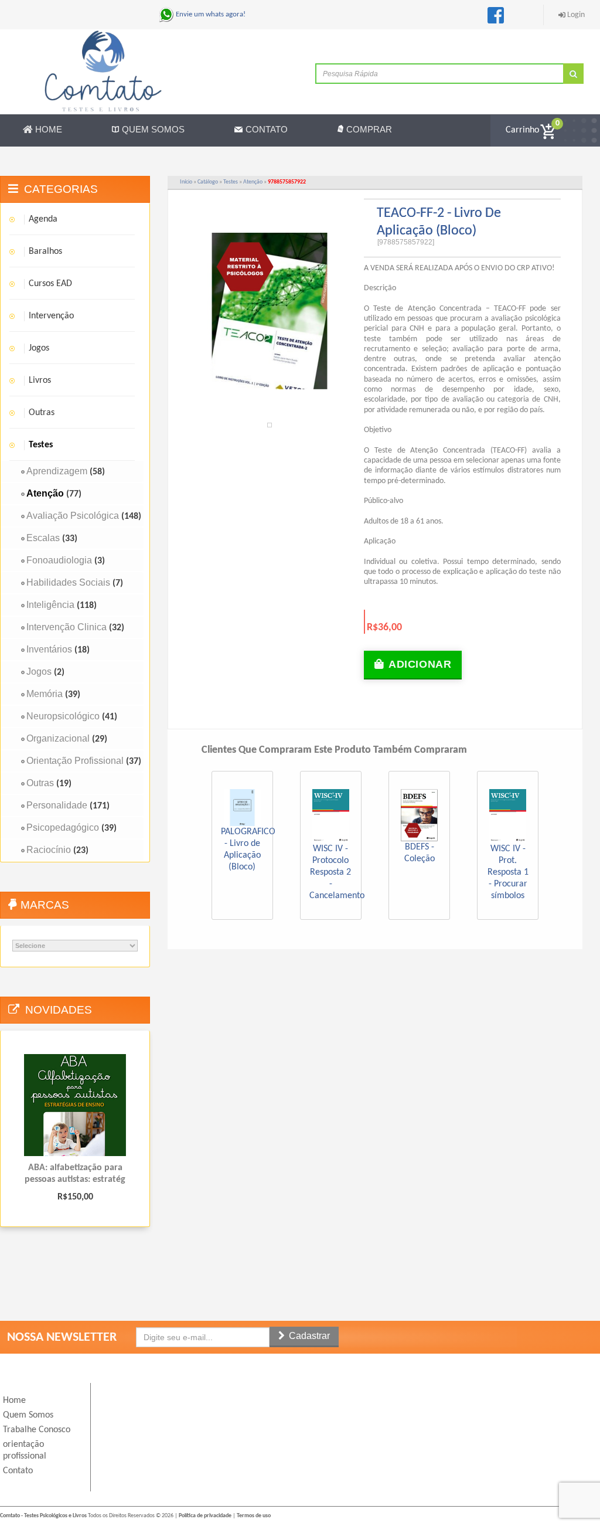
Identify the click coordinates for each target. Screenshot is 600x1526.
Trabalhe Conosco (36, 1430)
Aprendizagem (56, 471)
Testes (230, 182)
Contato (267, 129)
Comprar (369, 129)
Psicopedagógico (62, 827)
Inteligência (50, 605)
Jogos (39, 348)
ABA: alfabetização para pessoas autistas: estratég (75, 1173)
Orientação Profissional (75, 761)
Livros (40, 380)
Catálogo (207, 182)
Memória (44, 694)
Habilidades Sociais (68, 582)
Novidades (58, 1010)
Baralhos (45, 251)
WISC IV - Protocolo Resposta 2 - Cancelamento (336, 872)
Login (576, 15)
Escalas (43, 538)
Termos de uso (254, 1516)
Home (48, 129)
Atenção (252, 182)
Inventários (49, 649)
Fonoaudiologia (59, 560)
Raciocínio (48, 850)
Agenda (43, 219)
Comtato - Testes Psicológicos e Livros (43, 1516)
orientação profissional (24, 1450)
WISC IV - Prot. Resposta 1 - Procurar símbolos (508, 872)
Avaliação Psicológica (72, 516)
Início (186, 182)
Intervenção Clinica (66, 627)
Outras (41, 412)
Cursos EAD (50, 283)
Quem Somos (153, 129)
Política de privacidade (205, 1516)
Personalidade (56, 805)
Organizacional (58, 738)
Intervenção (51, 316)
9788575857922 (287, 182)
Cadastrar (308, 1335)
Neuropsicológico (63, 716)
